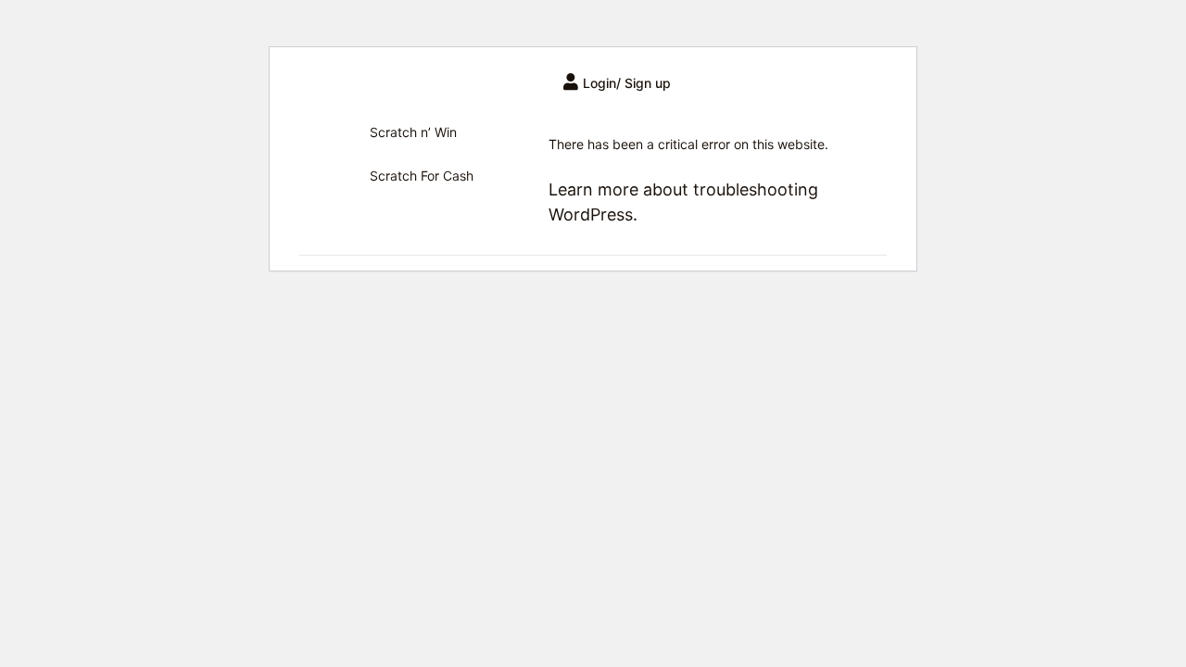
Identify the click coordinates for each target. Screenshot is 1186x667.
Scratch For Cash (421, 175)
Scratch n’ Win (413, 132)
